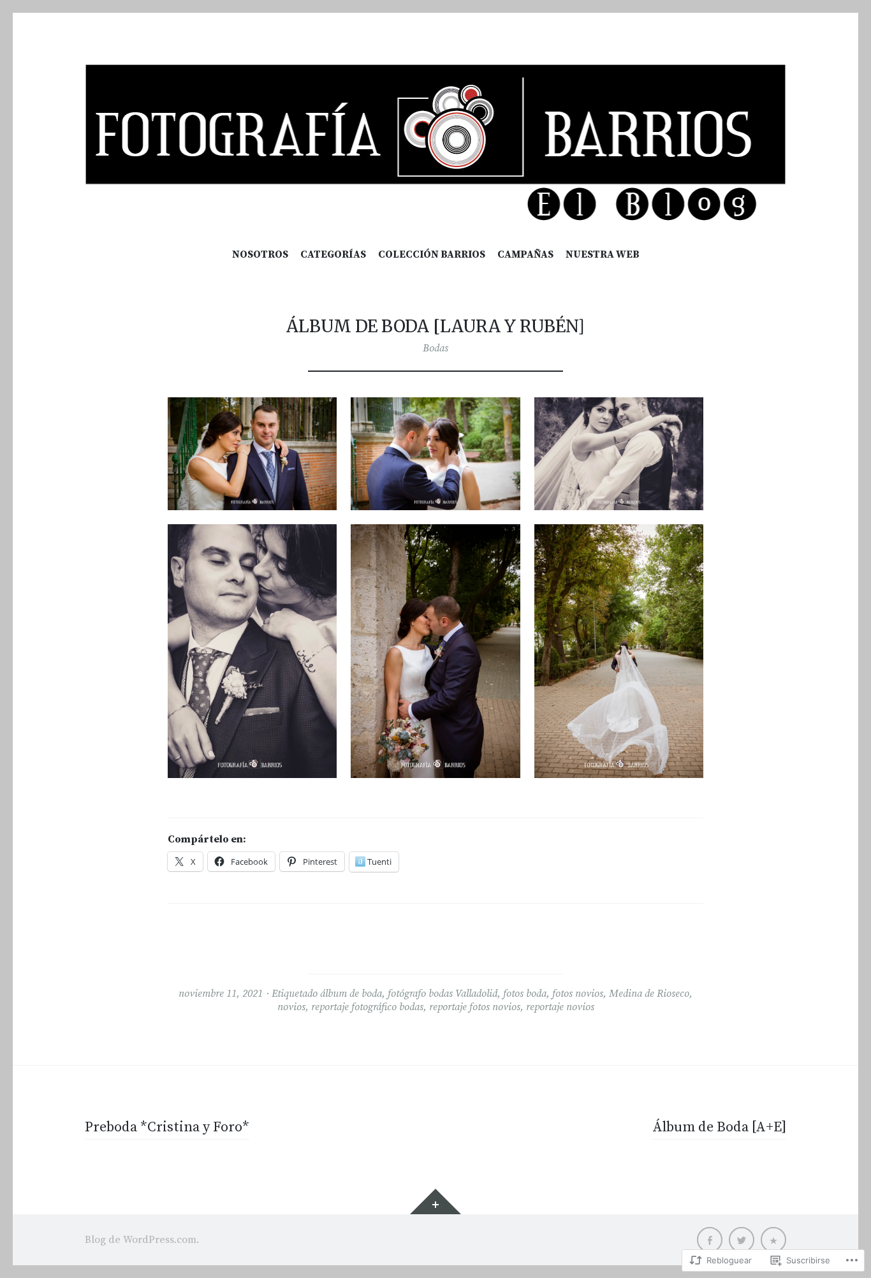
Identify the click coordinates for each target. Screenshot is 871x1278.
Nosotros (260, 254)
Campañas (525, 254)
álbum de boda (351, 993)
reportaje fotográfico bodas (367, 1007)
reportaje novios (560, 1007)
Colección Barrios (431, 254)
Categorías (333, 254)
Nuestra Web (603, 254)
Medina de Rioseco (649, 993)
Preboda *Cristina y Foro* (167, 1127)
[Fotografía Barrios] (435, 143)
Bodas (435, 348)
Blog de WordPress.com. (142, 1239)
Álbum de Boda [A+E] (719, 1127)
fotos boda (524, 993)
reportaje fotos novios (474, 1007)
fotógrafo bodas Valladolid (442, 993)
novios (291, 1007)
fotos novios (577, 993)
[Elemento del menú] (709, 1239)
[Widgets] (435, 1201)
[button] (252, 453)
